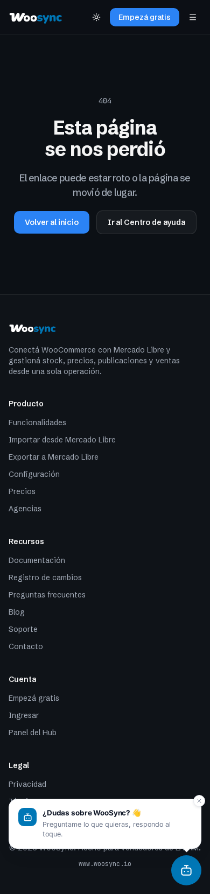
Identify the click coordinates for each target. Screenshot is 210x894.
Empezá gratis (144, 17)
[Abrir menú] (192, 17)
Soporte (23, 629)
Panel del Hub (33, 732)
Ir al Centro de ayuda (146, 222)
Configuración (34, 474)
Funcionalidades (37, 422)
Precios (22, 491)
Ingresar (24, 715)
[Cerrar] (199, 801)
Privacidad (27, 784)
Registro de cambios (45, 577)
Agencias (25, 508)
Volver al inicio (52, 222)
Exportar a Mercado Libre (54, 457)
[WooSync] (186, 870)
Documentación (37, 560)
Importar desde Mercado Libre (62, 440)
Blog (17, 612)
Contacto (26, 646)
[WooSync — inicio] (36, 17)
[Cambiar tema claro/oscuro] (96, 17)
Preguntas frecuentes (47, 595)
